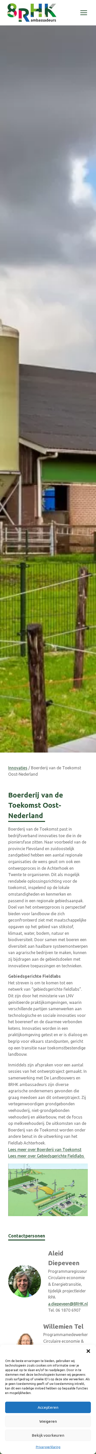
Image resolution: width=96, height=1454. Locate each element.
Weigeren (48, 1421)
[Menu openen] (83, 12)
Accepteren (48, 1407)
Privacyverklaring (48, 1447)
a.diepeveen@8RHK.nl (68, 1304)
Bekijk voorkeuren (48, 1435)
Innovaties (17, 768)
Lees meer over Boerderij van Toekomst (44, 1149)
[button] (88, 1351)
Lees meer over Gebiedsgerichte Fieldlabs (46, 1156)
